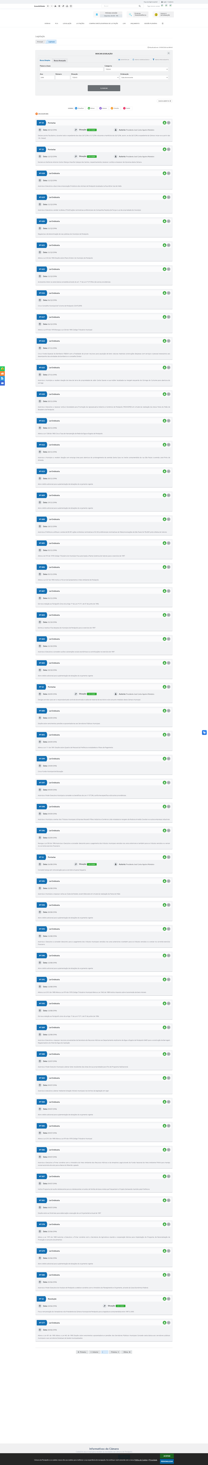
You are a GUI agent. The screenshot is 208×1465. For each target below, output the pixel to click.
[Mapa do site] (67, 6)
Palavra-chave (45, 66)
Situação (74, 74)
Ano (41, 74)
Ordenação (124, 74)
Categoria (108, 66)
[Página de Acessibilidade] (71, 6)
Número (58, 74)
